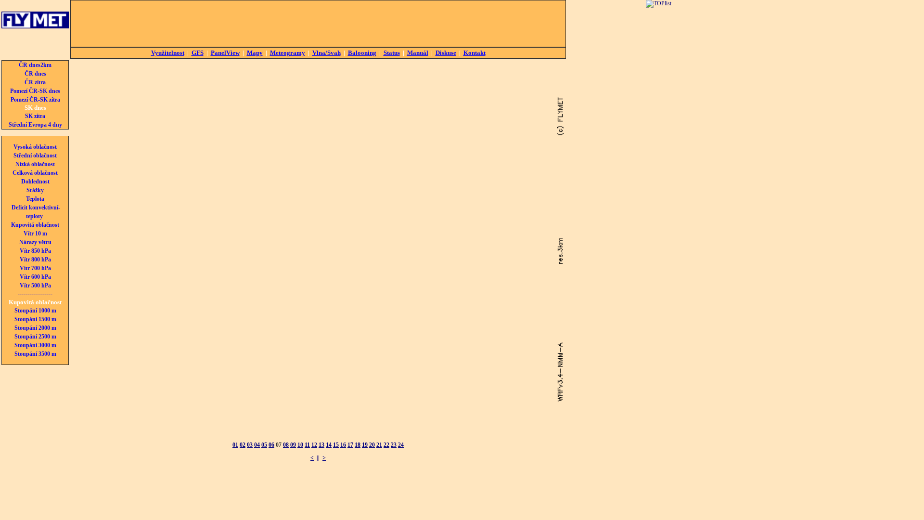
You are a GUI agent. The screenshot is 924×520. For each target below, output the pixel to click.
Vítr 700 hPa (35, 268)
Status (392, 52)
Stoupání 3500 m (35, 354)
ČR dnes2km (35, 65)
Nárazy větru (35, 242)
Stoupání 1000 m (35, 310)
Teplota (35, 198)
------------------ (35, 294)
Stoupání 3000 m (35, 345)
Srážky (35, 190)
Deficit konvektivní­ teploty (36, 212)
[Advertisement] (318, 23)
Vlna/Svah (326, 52)
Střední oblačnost (35, 155)
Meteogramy (287, 52)
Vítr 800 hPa (35, 259)
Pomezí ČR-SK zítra (35, 99)
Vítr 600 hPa (35, 276)
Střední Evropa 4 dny (35, 124)
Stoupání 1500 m (35, 319)
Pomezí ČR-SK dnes (35, 91)
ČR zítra (35, 82)
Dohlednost (35, 181)
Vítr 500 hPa (35, 285)
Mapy (255, 52)
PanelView (225, 52)
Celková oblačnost (35, 172)
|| (318, 458)
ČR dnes (35, 73)
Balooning (362, 52)
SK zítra (35, 116)
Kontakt (474, 52)
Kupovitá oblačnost (35, 224)
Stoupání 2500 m (35, 336)
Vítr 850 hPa (35, 250)
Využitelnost (167, 52)
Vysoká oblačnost (35, 146)
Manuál (417, 52)
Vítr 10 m (35, 233)
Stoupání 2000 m (35, 328)
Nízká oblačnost (35, 164)
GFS (198, 52)
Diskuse (446, 52)
